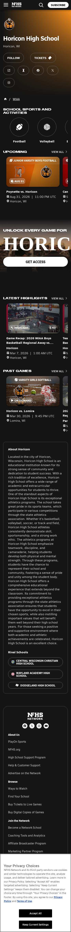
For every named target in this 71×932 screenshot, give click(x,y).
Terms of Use (24, 901)
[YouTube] (46, 725)
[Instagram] (39, 725)
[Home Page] (5, 99)
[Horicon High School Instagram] (9, 82)
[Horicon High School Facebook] (38, 70)
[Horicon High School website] (9, 70)
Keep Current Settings (35, 924)
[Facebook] (24, 725)
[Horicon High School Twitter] (52, 70)
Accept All (35, 913)
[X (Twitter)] (32, 725)
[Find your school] (41, 4)
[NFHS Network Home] (17, 5)
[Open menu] (5, 4)
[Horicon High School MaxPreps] (23, 70)
